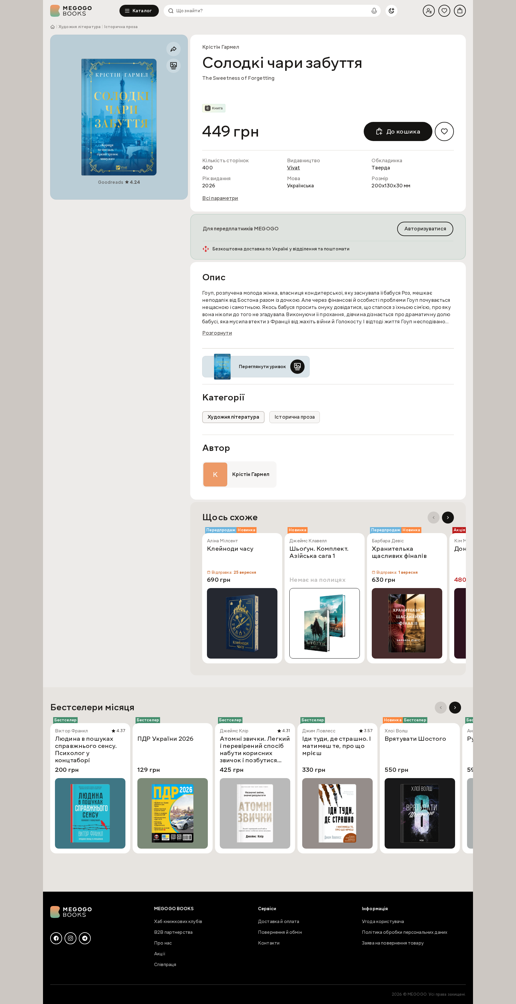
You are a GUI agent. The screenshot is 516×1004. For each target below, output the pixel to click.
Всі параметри (220, 198)
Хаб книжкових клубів (178, 922)
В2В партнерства (173, 932)
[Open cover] (119, 117)
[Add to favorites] (444, 131)
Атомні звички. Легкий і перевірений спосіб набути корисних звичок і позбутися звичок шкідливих (255, 749)
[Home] (84, 11)
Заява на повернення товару (393, 943)
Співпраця (165, 965)
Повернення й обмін (280, 932)
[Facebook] (56, 938)
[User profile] (429, 11)
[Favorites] (444, 11)
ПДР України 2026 (165, 739)
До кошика (403, 131)
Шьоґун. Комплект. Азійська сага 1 (318, 552)
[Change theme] (391, 11)
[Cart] (460, 11)
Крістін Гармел (220, 47)
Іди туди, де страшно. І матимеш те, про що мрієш (336, 746)
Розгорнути (217, 333)
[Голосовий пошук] (374, 10)
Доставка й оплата (279, 922)
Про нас (163, 943)
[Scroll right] (448, 518)
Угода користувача (383, 922)
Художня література (80, 27)
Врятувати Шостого (415, 739)
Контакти (269, 943)
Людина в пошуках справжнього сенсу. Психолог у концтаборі (86, 749)
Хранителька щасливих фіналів (399, 552)
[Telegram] (85, 938)
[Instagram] (70, 938)
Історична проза (121, 27)
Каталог (142, 11)
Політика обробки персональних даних (404, 932)
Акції (159, 954)
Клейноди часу (230, 549)
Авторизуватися (425, 228)
